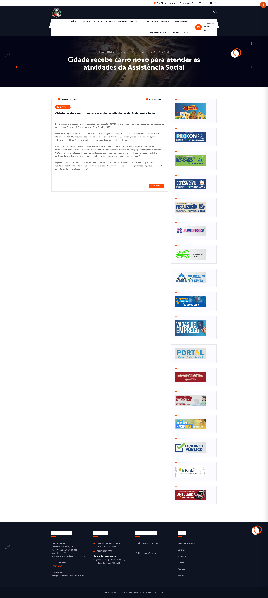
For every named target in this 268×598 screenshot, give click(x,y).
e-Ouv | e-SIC (57, 566)
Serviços (181, 562)
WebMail (181, 575)
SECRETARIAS (149, 21)
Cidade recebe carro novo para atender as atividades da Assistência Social (138, 52)
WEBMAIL (165, 21)
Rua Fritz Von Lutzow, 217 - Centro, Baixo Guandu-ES (179, 3)
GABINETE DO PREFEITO (129, 21)
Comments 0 (156, 185)
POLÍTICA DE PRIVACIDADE (147, 543)
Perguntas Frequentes (159, 32)
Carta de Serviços (180, 21)
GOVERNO (110, 21)
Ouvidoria (176, 32)
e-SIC (186, 32)
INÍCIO (74, 21)
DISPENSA (64, 107)
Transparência (183, 569)
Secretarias (182, 556)
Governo (181, 550)
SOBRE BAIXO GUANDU (91, 21)
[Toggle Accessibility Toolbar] (263, 5)
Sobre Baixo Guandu (186, 543)
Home (101, 52)
